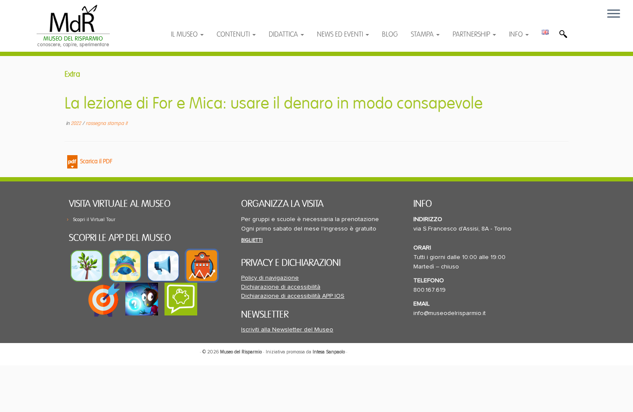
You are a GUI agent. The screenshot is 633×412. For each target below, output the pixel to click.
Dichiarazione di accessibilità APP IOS (292, 296)
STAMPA (423, 34)
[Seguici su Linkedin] (219, 18)
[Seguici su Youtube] (203, 18)
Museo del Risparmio (241, 352)
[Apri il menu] (613, 14)
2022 (76, 123)
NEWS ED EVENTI (341, 34)
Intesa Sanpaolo (329, 352)
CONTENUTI (234, 34)
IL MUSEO (185, 34)
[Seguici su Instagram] (236, 18)
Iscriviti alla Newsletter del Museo (287, 330)
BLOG (390, 34)
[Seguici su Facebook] (186, 18)
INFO (516, 34)
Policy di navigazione (270, 278)
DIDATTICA (284, 34)
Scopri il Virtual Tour (94, 219)
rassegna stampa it (106, 123)
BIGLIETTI (252, 240)
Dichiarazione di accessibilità (280, 287)
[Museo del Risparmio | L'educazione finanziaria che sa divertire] (73, 25)
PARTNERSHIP (472, 34)
